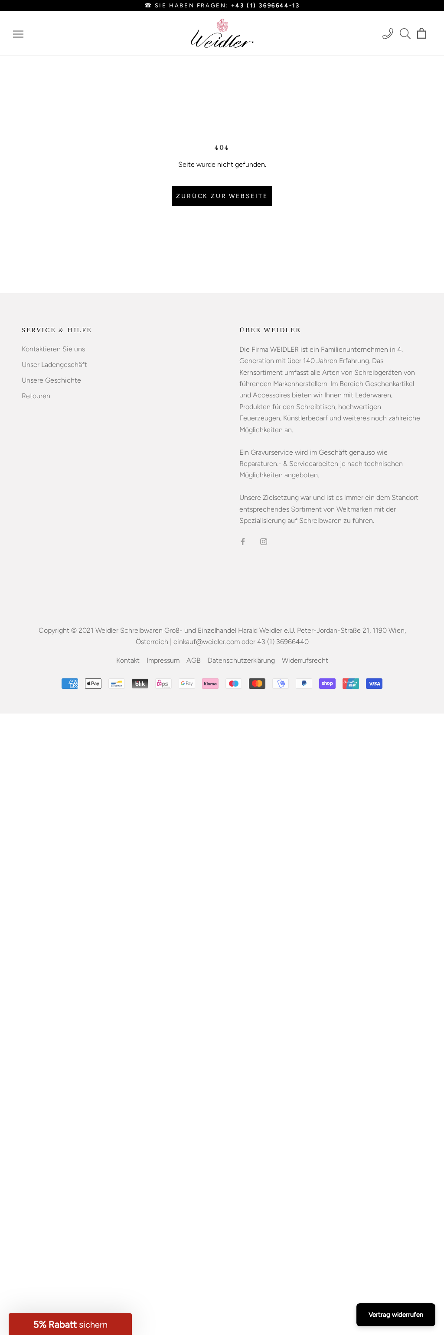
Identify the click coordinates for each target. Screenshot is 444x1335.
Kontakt (128, 660)
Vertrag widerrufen (396, 1314)
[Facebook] (242, 541)
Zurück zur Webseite (222, 196)
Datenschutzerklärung (241, 660)
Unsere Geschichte (51, 380)
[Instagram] (263, 541)
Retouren (36, 396)
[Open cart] (421, 33)
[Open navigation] (18, 34)
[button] (70, 1324)
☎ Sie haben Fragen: (222, 5)
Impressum (163, 660)
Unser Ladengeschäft (54, 364)
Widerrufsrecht (305, 660)
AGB (193, 660)
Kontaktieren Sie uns (53, 349)
